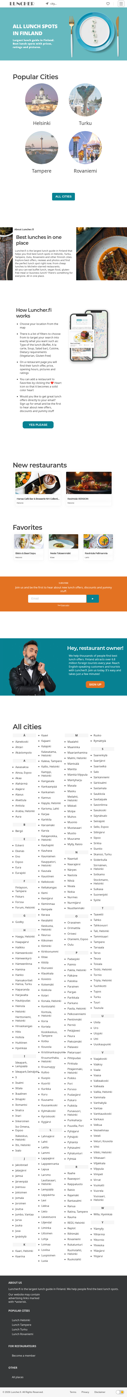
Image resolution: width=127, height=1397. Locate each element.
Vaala (97, 1070)
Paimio (71, 964)
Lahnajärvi (47, 1136)
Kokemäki (47, 984)
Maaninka (73, 747)
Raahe (71, 1173)
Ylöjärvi (98, 1256)
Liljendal (46, 1222)
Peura (71, 1036)
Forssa (19, 902)
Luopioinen (48, 1255)
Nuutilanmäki (75, 908)
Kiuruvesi (47, 968)
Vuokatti (99, 1185)
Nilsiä (70, 880)
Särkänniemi (101, 777)
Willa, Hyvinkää (103, 1214)
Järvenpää (21, 1181)
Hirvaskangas (23, 1026)
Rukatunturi (75, 1244)
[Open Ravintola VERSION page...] (89, 483)
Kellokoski (47, 882)
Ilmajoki (20, 1099)
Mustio (71, 833)
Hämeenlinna (23, 964)
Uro (96, 1028)
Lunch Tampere (21, 1325)
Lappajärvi (47, 1158)
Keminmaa (48, 904)
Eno (17, 856)
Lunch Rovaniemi (22, 1334)
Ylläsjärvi (99, 1251)
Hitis (18, 1032)
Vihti (96, 1147)
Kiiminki (46, 946)
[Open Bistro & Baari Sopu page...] (29, 541)
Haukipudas (22, 1000)
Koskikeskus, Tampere (49, 1034)
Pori (70, 1083)
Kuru (44, 1094)
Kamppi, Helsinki (46, 773)
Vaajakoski (100, 1059)
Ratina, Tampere (77, 1211)
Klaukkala (47, 973)
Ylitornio (99, 1240)
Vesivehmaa (101, 1130)
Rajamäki (73, 1195)
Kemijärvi (47, 898)
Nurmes (72, 897)
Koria (44, 1021)
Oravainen (74, 922)
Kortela (45, 1026)
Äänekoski (21, 741)
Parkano (72, 1003)
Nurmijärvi (74, 902)
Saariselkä (100, 766)
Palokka (72, 981)
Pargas (71, 992)
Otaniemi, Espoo (77, 939)
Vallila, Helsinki (103, 1092)
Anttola (19, 805)
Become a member (24, 1355)
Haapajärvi (22, 942)
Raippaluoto (75, 1184)
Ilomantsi (21, 1105)
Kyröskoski (48, 1116)
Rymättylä (100, 741)
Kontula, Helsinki (46, 1013)
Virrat (97, 1180)
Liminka (46, 1228)
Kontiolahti (48, 1006)
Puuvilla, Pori (75, 1126)
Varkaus (99, 1119)
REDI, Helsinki (76, 1223)
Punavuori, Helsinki (74, 1113)
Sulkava (98, 889)
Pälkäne (72, 975)
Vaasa (97, 1075)
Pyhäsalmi (73, 1148)
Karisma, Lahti (50, 808)
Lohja (44, 1239)
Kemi (44, 893)
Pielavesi (72, 1047)
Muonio (72, 822)
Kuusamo (47, 1100)
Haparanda (22, 989)
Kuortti (45, 1083)
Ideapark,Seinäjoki (27, 1071)
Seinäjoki (99, 821)
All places (17, 1377)
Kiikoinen (47, 940)
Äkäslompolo (23, 752)
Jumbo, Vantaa (24, 1214)
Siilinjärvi (99, 832)
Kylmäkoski (48, 1111)
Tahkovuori (101, 925)
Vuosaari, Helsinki (99, 1198)
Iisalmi (19, 1083)
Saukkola (99, 794)
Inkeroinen (22, 1121)
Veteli (97, 1136)
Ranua (71, 1206)
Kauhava (46, 850)
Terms (73, 1392)
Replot (71, 1228)
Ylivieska (99, 1245)
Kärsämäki (48, 825)
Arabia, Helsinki (25, 811)
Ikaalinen (21, 1094)
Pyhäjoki (72, 1137)
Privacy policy (65, 605)
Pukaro (72, 1100)
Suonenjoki (101, 894)
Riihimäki (73, 1233)
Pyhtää (71, 1159)
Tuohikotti (100, 986)
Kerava (45, 915)
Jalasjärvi (20, 1170)
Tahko (97, 920)
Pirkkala (72, 1063)
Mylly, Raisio (75, 844)
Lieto (44, 1211)
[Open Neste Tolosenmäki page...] (63, 541)
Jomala (19, 1198)
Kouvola (46, 1047)
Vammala (99, 1097)
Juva (18, 1231)
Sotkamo (99, 874)
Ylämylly (99, 1229)
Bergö (19, 831)
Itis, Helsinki (22, 1145)
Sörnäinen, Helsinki (100, 867)
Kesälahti (47, 920)
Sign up (95, 684)
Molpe (71, 811)
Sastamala (100, 788)
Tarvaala (99, 947)
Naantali (72, 858)
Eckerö (19, 845)
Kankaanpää (49, 786)
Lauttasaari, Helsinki (48, 1182)
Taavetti (98, 914)
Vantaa (98, 1108)
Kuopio (45, 1078)
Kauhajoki (47, 845)
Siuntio (98, 848)
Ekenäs (19, 851)
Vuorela (98, 1191)
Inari (18, 1116)
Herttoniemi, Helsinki (23, 1018)
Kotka (45, 1041)
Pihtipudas (74, 1058)
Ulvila (97, 1022)
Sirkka (97, 843)
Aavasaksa (21, 767)
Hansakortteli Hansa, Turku (23, 982)
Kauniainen (48, 856)
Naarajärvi (73, 864)
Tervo (97, 953)
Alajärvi (19, 789)
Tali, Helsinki (101, 931)
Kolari (45, 995)
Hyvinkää (21, 1048)
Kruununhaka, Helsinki (50, 1059)
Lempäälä (47, 1189)
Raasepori (73, 1178)
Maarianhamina (77, 752)
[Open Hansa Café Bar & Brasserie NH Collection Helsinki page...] (38, 483)
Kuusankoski (49, 1105)
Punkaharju (74, 1120)
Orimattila (73, 928)
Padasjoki (73, 959)
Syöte (97, 900)
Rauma (71, 1217)
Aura (18, 816)
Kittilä (44, 962)
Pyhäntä (72, 1142)
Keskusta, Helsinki (47, 927)
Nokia (71, 892)
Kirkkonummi (49, 951)
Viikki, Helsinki (102, 1152)
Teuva (97, 958)
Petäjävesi (73, 1030)
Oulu (70, 944)
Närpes (72, 870)
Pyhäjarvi (73, 1131)
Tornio (98, 975)
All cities (63, 196)
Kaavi (44, 735)
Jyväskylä (20, 1236)
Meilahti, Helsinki (72, 798)
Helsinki (20, 503)
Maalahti (72, 741)
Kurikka (46, 1089)
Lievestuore (48, 1217)
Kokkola (46, 990)
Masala (71, 785)
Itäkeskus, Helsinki (21, 1137)
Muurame (73, 839)
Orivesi (71, 933)
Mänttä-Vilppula (77, 774)
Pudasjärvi (74, 1094)
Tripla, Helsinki (103, 980)
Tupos (97, 991)
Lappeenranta (50, 1164)
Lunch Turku (19, 1329)
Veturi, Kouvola (103, 1141)
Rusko (97, 735)
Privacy (85, 1392)
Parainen (73, 986)
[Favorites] (108, 3)
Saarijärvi (99, 761)
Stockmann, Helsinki (101, 881)
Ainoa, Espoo (23, 772)
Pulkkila (72, 1105)
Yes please (38, 424)
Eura (18, 867)
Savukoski (100, 810)
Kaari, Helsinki (24, 1251)
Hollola (19, 1037)
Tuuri (97, 1002)
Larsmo (46, 1175)
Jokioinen (21, 1192)
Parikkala (73, 997)
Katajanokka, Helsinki (49, 838)
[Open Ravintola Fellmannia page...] (98, 541)
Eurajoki (20, 873)
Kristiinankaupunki (53, 1052)
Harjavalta (21, 995)
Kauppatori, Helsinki (48, 863)
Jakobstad (21, 1165)
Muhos (71, 817)
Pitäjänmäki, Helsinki (75, 1070)
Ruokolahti (74, 1259)
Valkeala (99, 1086)
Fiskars (19, 896)
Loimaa (45, 1244)
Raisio (71, 1190)
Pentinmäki (74, 1019)
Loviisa (45, 1250)
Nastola (72, 875)
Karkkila (46, 819)
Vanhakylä (100, 1103)
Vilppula (99, 1169)
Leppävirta (48, 1195)
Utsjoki (98, 1033)
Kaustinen (47, 876)
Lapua (45, 1169)
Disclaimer (99, 1392)
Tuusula (98, 1008)
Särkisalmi (100, 783)
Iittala (18, 1088)
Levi (43, 1200)
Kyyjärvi (46, 1122)
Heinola (20, 1006)
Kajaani (45, 741)
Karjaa (45, 814)
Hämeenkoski (24, 953)
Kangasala (47, 781)
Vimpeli (98, 1174)
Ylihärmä (99, 1234)
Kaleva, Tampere (51, 761)
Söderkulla (100, 860)
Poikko (71, 1078)
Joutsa (19, 1209)
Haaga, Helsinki (25, 936)
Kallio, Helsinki (50, 766)
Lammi (45, 1153)
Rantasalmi (74, 1201)
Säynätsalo (100, 816)
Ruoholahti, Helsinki (74, 1252)
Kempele (46, 909)
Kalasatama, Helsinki (49, 753)
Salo (96, 772)
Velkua (98, 1125)
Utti (96, 1039)
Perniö (71, 1025)
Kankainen (48, 792)
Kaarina (20, 1256)
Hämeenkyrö (23, 958)
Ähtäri (19, 747)
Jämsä (19, 1176)
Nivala (71, 886)
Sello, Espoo (101, 827)
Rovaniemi (74, 1239)
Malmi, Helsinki (76, 758)
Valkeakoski (101, 1081)
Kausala (46, 871)
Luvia (44, 1261)
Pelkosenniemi (76, 1014)
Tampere (99, 942)
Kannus (46, 797)
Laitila (45, 1147)
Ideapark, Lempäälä (21, 1064)
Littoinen (46, 1233)
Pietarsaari (74, 1052)
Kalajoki (46, 746)
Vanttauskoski (102, 1114)
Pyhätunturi (74, 1153)
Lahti (87, 557)
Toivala (98, 964)
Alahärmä (21, 783)
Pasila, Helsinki (76, 1008)
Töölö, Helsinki (103, 969)
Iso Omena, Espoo (22, 1128)
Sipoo (97, 838)
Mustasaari (74, 828)
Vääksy (98, 1064)
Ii (16, 1077)
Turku (97, 997)
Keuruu (46, 935)
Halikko (20, 947)
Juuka (18, 1225)
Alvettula (20, 800)
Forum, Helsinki (25, 907)
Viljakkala (99, 1163)
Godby (19, 922)
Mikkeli (71, 806)
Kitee (52, 557)
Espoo (19, 862)
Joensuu (20, 1187)
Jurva (18, 1220)
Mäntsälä (73, 764)
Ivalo (18, 1150)
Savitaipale (100, 799)
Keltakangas (49, 887)
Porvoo (72, 1089)
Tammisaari (101, 936)
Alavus (19, 794)
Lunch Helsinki (21, 1320)
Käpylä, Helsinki (51, 803)
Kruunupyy (48, 1067)
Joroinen (20, 1203)
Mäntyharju (74, 780)
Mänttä (72, 769)
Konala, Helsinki (51, 1001)
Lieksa (45, 1206)
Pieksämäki (74, 1041)
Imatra (19, 1110)
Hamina (20, 969)
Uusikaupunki (102, 1044)
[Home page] (22, 3)
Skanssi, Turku (103, 854)
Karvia (45, 830)
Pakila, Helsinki (76, 970)
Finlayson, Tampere (21, 889)
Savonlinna (100, 805)
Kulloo (45, 1072)
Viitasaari (99, 1158)
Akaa (18, 778)
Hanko (19, 975)
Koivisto (46, 979)
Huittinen (21, 1042)
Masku (71, 791)
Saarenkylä (100, 755)
